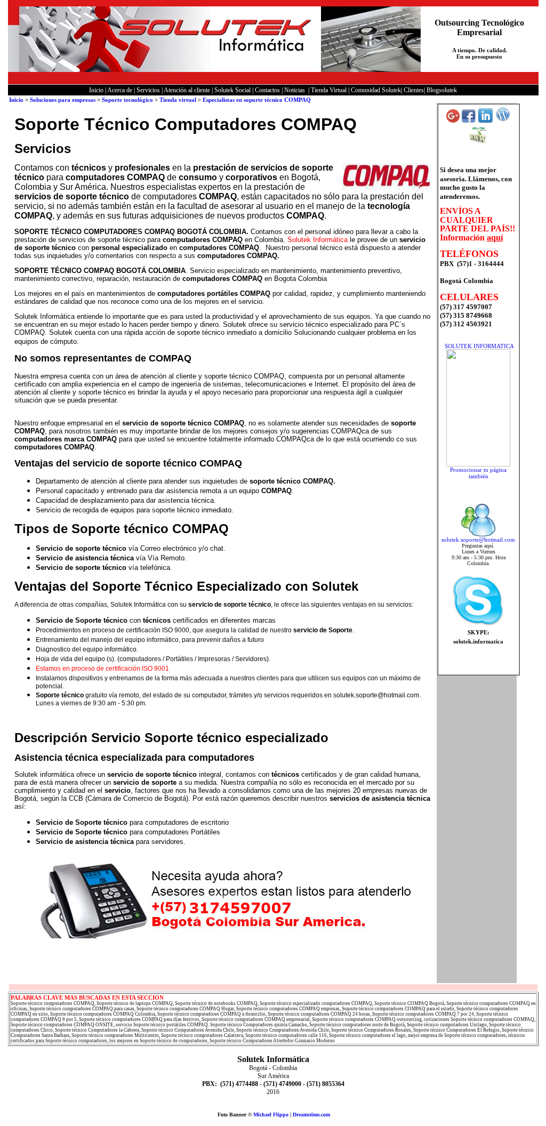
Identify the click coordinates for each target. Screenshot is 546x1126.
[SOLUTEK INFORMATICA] (478, 464)
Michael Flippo (270, 1114)
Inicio (16, 99)
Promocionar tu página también (478, 473)
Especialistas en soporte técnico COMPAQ (257, 99)
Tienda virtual (178, 99)
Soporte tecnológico (127, 99)
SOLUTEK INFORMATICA (479, 346)
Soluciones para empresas (62, 99)
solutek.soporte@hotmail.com (478, 539)
